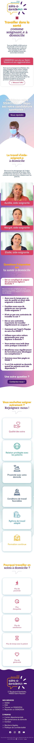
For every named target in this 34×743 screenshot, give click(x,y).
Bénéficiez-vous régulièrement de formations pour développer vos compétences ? (18, 352)
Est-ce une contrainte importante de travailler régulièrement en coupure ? (17, 323)
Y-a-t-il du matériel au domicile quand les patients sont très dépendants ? (18, 366)
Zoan (25, 739)
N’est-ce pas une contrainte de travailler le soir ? (18, 316)
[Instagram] (15, 732)
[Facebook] (10, 732)
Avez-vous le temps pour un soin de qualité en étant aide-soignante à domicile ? (17, 300)
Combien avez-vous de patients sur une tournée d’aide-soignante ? (15, 308)
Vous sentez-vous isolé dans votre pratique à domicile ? (17, 345)
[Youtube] (24, 732)
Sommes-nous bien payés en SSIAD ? (17, 359)
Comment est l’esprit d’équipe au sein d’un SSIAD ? (18, 330)
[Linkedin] (19, 732)
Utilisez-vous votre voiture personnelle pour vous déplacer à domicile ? (16, 337)
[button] (17, 18)
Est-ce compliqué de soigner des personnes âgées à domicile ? (17, 282)
